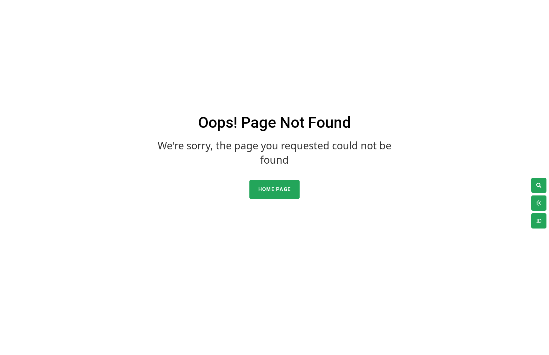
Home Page (274, 189)
